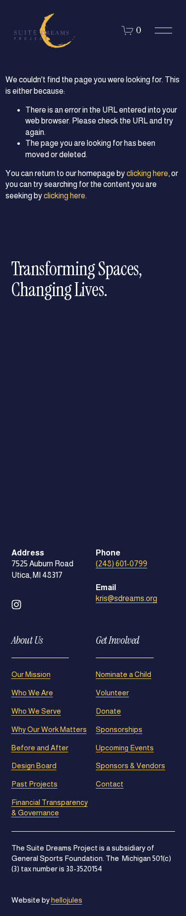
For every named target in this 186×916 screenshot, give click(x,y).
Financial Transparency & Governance (49, 807)
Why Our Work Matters (49, 729)
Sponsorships (119, 729)
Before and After (39, 747)
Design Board (34, 765)
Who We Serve (36, 711)
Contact (110, 784)
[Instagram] (16, 605)
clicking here (147, 173)
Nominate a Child (123, 674)
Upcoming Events (125, 747)
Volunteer (112, 692)
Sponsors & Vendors (130, 765)
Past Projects (34, 784)
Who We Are (32, 692)
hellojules (66, 900)
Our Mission (31, 674)
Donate (108, 711)
